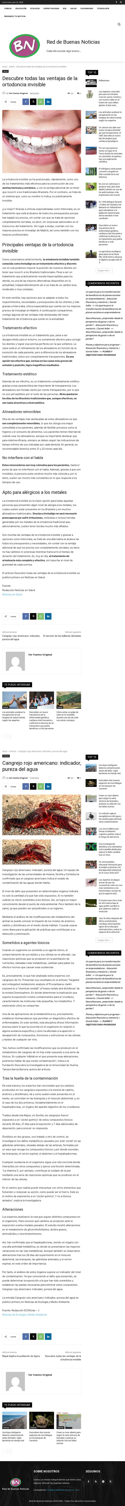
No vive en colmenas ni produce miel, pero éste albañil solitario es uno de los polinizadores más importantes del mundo (110, 189)
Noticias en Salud (12, 594)
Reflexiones (104, 80)
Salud (11, 66)
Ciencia (33, 707)
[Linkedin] (48, 102)
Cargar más (103, 270)
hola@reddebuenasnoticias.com (63, 1489)
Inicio (4, 66)
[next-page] (9, 736)
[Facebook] (116, 2)
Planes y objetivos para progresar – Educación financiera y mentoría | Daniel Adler (103, 348)
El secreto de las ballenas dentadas (62, 635)
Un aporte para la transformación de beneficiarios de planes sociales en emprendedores (103, 309)
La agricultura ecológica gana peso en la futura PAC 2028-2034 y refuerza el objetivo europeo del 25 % (110, 257)
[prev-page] (4, 736)
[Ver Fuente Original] (4, 93)
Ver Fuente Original (18, 93)
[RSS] (96, 1481)
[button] (119, 24)
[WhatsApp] (40, 102)
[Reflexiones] (91, 83)
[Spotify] (103, 1481)
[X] (121, 2)
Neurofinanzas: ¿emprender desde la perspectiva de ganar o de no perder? (104, 335)
